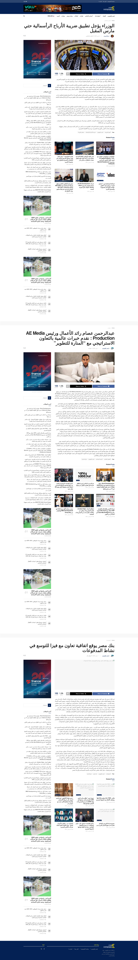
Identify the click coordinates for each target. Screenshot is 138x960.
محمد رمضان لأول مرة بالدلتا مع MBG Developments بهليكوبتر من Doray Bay (64, 510)
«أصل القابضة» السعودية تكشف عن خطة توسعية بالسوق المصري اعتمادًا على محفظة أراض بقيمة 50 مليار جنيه (64, 486)
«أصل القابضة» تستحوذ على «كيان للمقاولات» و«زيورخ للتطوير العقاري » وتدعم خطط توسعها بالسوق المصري (85, 826)
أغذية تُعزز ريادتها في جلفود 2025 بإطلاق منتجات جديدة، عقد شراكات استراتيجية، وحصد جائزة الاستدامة (40, 219)
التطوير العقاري (107, 459)
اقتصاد (104, 16)
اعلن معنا (105, 1)
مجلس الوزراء (81, 132)
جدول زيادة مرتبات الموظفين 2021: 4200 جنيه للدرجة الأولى (35, 229)
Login (24, 1)
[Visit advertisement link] (52, 8)
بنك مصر (95, 773)
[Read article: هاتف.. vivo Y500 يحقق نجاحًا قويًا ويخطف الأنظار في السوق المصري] (105, 789)
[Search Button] (24, 16)
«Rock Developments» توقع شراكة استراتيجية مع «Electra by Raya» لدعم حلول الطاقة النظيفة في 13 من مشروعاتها (37, 97)
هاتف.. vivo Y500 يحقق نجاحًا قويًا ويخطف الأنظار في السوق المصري (105, 799)
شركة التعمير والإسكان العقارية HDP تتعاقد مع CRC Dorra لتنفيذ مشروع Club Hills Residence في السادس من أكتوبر (38, 122)
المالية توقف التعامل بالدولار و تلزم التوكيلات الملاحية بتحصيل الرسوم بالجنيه (36, 235)
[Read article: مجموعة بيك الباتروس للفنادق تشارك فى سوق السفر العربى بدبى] (105, 815)
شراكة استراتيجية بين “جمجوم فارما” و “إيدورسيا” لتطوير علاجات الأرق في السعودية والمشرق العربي (107, 186)
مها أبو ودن (106, 36)
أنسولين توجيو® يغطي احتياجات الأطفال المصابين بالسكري (37, 249)
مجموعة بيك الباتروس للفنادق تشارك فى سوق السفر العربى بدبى (105, 824)
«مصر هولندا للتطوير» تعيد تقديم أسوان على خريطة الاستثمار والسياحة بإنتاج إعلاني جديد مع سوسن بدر (64, 800)
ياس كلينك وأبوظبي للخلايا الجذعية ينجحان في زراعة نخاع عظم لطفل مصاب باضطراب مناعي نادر (85, 158)
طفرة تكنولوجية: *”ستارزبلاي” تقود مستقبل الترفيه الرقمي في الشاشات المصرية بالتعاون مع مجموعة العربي (64, 159)
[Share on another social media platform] (68, 73)
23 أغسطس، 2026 (68, 514)
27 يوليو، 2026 (69, 164)
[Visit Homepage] (109, 8)
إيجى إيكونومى (105, 348)
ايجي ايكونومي (100, 132)
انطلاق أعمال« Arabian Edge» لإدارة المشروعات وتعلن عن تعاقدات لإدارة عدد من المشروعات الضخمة (84, 511)
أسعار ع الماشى (88, 16)
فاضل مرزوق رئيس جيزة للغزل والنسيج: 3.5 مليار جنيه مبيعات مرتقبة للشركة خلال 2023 (35, 242)
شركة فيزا (89, 773)
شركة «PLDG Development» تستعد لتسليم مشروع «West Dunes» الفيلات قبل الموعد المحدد (85, 186)
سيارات (63, 16)
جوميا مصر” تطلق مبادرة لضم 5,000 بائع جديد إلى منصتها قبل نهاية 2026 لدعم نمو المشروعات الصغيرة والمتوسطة (85, 800)
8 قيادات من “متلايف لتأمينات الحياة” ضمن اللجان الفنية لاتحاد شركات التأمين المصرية (64, 825)
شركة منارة (84, 459)
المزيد (58, 16)
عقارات (81, 16)
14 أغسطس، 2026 (89, 162)
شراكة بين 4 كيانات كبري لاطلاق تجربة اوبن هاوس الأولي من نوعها (85, 484)
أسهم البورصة (108, 132)
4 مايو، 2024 (97, 36)
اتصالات (76, 16)
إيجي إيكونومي (111, 16)
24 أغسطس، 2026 (110, 166)
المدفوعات (108, 773)
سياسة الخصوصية (111, 1)
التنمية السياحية (99, 459)
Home (113, 20)
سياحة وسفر (70, 16)
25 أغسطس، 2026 (110, 491)
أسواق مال (97, 16)
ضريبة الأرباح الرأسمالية (91, 132)
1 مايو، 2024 (95, 348)
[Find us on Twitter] (41, 949)
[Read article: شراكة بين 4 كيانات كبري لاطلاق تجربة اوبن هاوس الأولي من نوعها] (84, 475)
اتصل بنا (100, 1)
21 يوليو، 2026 (90, 191)
